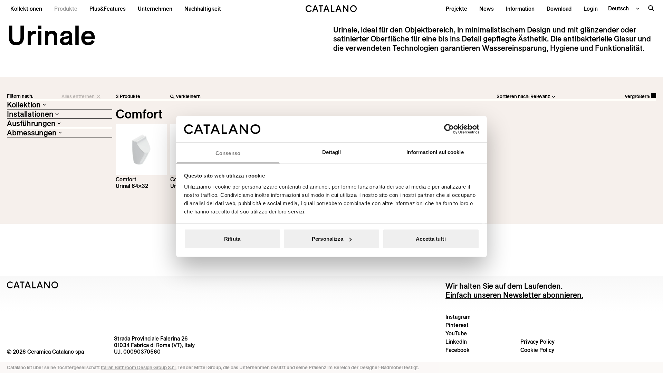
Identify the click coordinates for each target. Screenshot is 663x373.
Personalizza (327, 239)
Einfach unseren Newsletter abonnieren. (514, 295)
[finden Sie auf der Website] (651, 8)
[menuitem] (107, 8)
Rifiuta (232, 239)
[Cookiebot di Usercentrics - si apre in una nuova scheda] (449, 129)
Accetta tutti (430, 239)
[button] (26, 8)
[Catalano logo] (331, 8)
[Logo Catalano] (32, 284)
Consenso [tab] (227, 153)
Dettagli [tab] (331, 152)
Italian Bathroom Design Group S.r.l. (138, 367)
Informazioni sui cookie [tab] (434, 152)
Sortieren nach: (513, 96)
